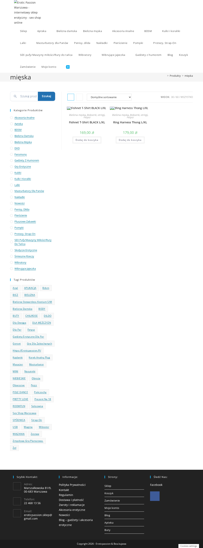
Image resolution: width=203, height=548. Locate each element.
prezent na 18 (42, 399)
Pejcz (34, 385)
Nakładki (19, 197)
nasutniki (29, 371)
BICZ (15, 295)
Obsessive (19, 385)
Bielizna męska (77, 115)
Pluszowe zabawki (25, 221)
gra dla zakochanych (39, 343)
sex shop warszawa (24, 413)
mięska (189, 75)
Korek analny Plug (39, 357)
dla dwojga (19, 322)
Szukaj (46, 96)
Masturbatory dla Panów (29, 191)
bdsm (45, 288)
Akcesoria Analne (24, 117)
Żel (14, 447)
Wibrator (44, 427)
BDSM (18, 129)
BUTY (16, 315)
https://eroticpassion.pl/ (27, 350)
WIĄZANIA (19, 434)
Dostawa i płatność (71, 500)
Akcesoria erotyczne (72, 510)
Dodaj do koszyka (87, 140)
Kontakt (64, 490)
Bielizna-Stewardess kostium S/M (32, 301)
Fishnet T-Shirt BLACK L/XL (87, 122)
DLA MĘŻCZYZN (41, 322)
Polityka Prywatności (72, 485)
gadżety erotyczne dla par (28, 336)
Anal (15, 288)
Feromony (20, 154)
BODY (41, 308)
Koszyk (109, 493)
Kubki (17, 172)
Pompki (19, 227)
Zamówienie (112, 500)
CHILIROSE (31, 315)
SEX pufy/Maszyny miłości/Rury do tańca (33, 242)
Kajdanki (18, 357)
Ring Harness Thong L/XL (130, 122)
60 (177, 97)
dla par (17, 329)
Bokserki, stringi (95, 115)
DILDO (47, 315)
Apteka (18, 124)
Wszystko (187, 97)
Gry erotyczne (22, 166)
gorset (17, 343)
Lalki (17, 185)
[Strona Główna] (165, 75)
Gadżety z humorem (26, 160)
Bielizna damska (24, 136)
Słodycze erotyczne (25, 250)
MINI (15, 371)
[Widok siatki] (70, 97)
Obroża (36, 378)
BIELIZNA (29, 295)
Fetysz (86, 117)
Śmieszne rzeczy (24, 256)
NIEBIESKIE (19, 378)
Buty (107, 530)
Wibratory (20, 262)
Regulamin (66, 495)
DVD (17, 148)
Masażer (18, 364)
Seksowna (37, 406)
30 (172, 97)
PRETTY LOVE (20, 399)
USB (15, 427)
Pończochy (40, 392)
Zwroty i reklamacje (72, 505)
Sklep (107, 486)
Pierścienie (20, 215)
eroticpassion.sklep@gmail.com (38, 516)
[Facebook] (155, 496)
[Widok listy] (79, 97)
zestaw (35, 434)
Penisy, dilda (21, 209)
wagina (28, 427)
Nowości (19, 203)
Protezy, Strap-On (24, 234)
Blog (107, 515)
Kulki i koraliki (22, 179)
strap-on (36, 420)
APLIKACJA (30, 288)
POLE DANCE (20, 392)
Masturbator (36, 364)
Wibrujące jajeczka (25, 268)
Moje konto (111, 508)
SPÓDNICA (19, 420)
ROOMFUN (19, 406)
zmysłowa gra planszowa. (28, 441)
